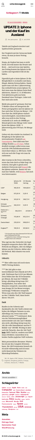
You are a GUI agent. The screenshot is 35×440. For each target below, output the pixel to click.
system (26, 404)
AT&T (16, 358)
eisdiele (28, 390)
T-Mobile (21, 362)
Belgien (23, 172)
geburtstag (5, 394)
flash (28, 392)
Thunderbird (7, 407)
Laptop (23, 399)
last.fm (28, 399)
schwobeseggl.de (17, 4)
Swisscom (14, 362)
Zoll (17, 409)
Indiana (17, 394)
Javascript (19, 396)
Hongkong (14, 360)
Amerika (9, 387)
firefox (23, 392)
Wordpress (11, 409)
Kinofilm (18, 399)
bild (26, 387)
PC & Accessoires (15, 22)
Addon (4, 387)
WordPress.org (8, 428)
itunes (8, 396)
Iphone (20, 360)
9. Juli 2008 (26, 39)
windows (27, 407)
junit (26, 396)
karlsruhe (5, 399)
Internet (4, 396)
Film (18, 392)
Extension (5, 392)
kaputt (30, 396)
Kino (11, 399)
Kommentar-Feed (9, 425)
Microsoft (9, 401)
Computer (7, 389)
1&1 (5, 358)
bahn (22, 387)
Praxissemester (7, 404)
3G (8, 358)
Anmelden (6, 419)
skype (14, 404)
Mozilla (16, 401)
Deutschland (28, 358)
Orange (25, 167)
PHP (21, 401)
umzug (15, 407)
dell (14, 390)
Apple (12, 358)
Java (12, 396)
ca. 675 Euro (19, 144)
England (7, 360)
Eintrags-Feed (7, 422)
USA (21, 406)
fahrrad (12, 392)
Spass (25, 22)
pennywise (14, 39)
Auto (19, 387)
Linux (3, 401)
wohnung (4, 409)
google (11, 394)
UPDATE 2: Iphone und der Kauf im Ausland (17, 31)
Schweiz (7, 362)
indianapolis (24, 394)
